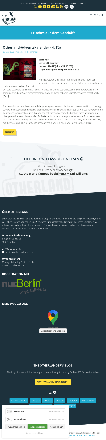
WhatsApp (58, 181)
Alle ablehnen (56, 426)
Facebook (36, 181)
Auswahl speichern (17, 426)
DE (72, 6)
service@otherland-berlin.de (19, 251)
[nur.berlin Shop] (24, 292)
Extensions (20, 419)
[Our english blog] (48, 6)
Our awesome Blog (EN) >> (53, 381)
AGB (85, 435)
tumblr (64, 181)
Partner (92, 435)
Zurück (9, 132)
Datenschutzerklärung (73, 435)
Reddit (53, 181)
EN (66, 6)
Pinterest (69, 181)
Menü (98, 15)
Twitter (42, 181)
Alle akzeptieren (37, 426)
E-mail (47, 181)
